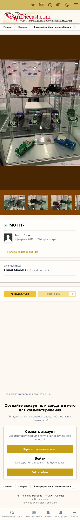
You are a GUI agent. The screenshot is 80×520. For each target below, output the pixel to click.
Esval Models (15, 270)
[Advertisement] (40, 349)
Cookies (59, 495)
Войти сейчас (40, 472)
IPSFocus (37, 495)
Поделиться (21, 293)
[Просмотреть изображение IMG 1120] (38, 202)
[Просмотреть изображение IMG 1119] (61, 202)
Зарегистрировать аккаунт (40, 449)
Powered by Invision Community (40, 502)
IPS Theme (22, 495)
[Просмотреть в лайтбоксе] (40, 112)
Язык (48, 495)
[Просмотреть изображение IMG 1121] (14, 202)
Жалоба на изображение (22, 251)
